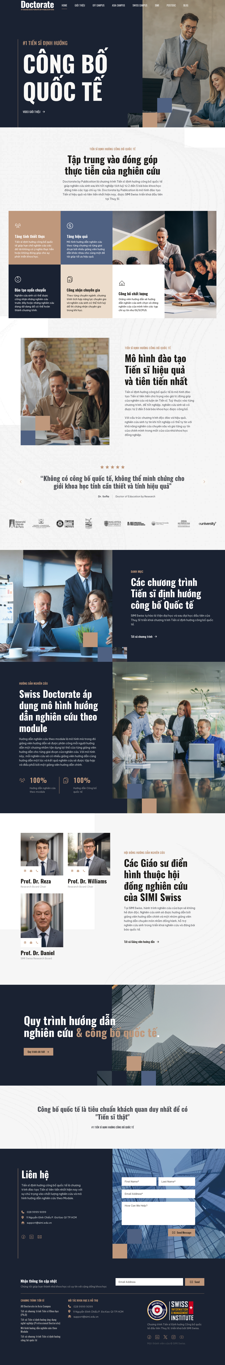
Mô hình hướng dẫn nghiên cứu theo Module (39, 1329)
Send (197, 1282)
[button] (20, 481)
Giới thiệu (80, 5)
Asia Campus (118, 5)
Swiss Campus (140, 5)
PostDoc (171, 5)
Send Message (184, 1232)
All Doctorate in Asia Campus (36, 1306)
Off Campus (98, 5)
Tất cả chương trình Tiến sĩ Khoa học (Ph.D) (40, 1313)
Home (64, 5)
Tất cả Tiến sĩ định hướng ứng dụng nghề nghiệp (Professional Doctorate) (40, 1321)
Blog (185, 5)
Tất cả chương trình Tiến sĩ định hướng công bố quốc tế (40, 1338)
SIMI (157, 5)
